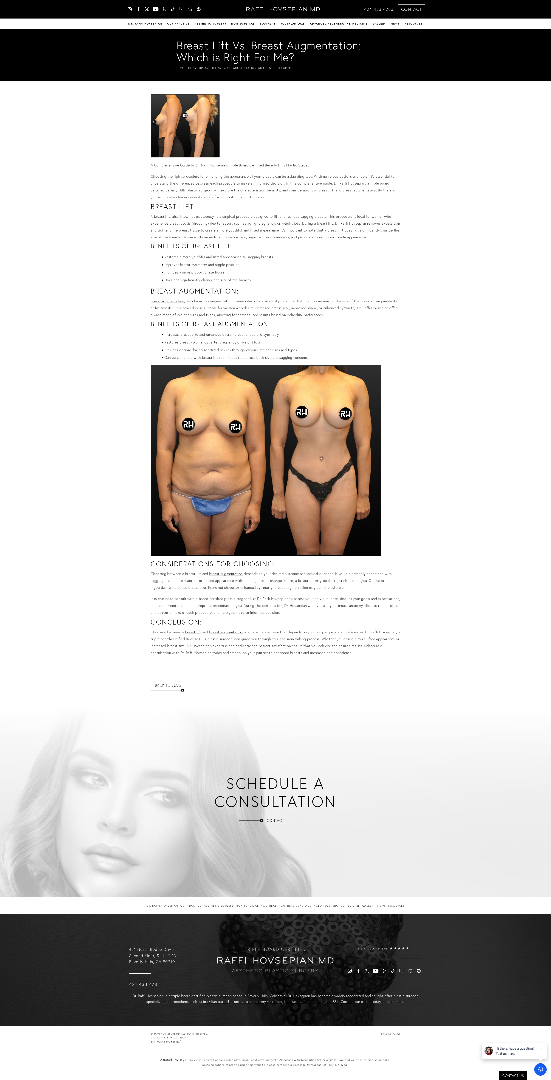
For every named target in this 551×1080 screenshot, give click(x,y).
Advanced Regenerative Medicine (339, 23)
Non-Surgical (243, 23)
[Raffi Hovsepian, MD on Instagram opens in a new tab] (130, 9)
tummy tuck (242, 1001)
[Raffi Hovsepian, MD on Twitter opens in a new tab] (147, 9)
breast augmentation (226, 574)
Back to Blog (168, 685)
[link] (382, 952)
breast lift (162, 216)
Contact (411, 9)
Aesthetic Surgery (210, 23)
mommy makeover (268, 1001)
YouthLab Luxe (292, 23)
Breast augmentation (167, 301)
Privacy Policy (390, 1033)
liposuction (293, 1001)
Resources (414, 23)
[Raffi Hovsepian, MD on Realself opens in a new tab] (190, 9)
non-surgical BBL (325, 1001)
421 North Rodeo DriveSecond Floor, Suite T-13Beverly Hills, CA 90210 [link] (152, 955)
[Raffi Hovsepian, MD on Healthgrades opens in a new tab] (181, 9)
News (395, 23)
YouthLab (268, 23)
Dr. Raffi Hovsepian (145, 23)
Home (180, 68)
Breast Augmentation (230, 324)
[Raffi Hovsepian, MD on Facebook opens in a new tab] (138, 9)
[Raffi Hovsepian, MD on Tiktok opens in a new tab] (173, 9)
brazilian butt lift (217, 1001)
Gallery (379, 23)
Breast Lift (211, 246)
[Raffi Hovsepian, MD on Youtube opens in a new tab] (155, 9)
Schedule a (275, 792)
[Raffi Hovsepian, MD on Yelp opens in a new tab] (164, 9)
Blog (192, 68)
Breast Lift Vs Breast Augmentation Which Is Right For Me (245, 68)
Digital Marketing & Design (169, 1040)
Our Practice (178, 23)
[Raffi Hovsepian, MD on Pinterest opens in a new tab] (198, 9)
